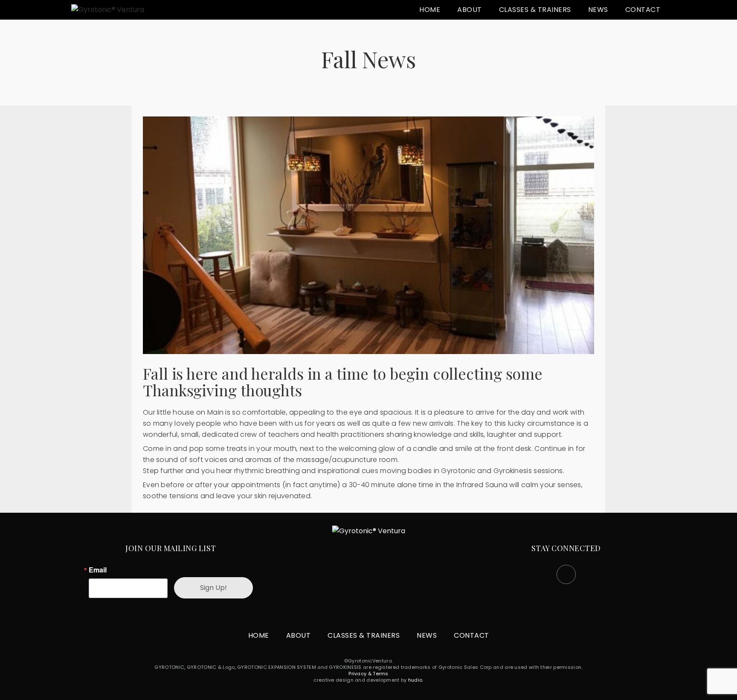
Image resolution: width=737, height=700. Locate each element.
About (469, 10)
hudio (415, 680)
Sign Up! (213, 588)
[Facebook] (566, 574)
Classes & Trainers (535, 10)
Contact (643, 10)
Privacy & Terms (368, 673)
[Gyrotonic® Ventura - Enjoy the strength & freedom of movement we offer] (107, 10)
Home (429, 10)
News (598, 10)
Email (98, 569)
